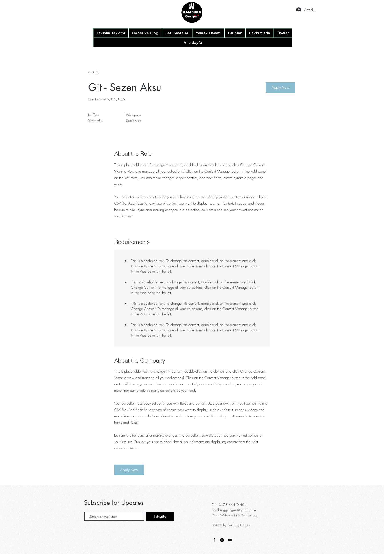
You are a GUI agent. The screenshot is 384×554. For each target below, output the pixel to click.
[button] (280, 87)
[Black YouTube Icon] (230, 540)
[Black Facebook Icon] (214, 540)
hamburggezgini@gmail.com (234, 510)
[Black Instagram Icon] (222, 540)
